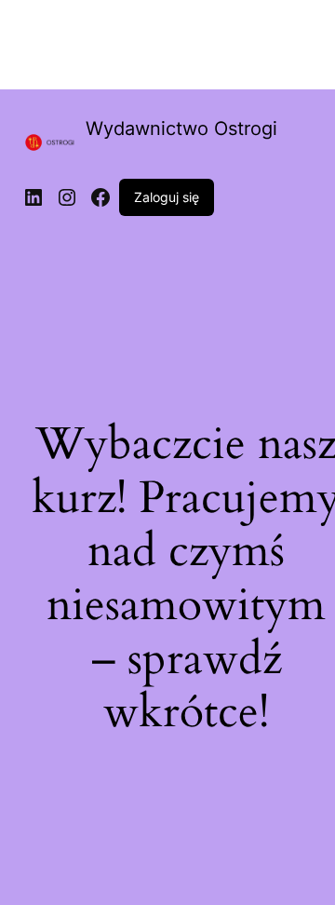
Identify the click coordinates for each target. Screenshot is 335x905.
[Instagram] (67, 197)
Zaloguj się (166, 197)
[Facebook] (100, 197)
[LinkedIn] (33, 197)
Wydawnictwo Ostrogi (181, 128)
